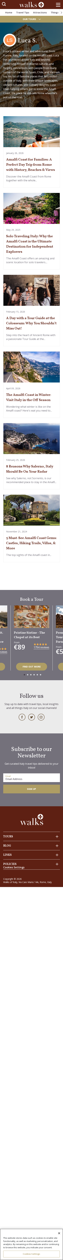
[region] (31, 1244)
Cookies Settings (31, 1253)
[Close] (59, 1233)
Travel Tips (22, 12)
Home (8, 12)
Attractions (40, 12)
